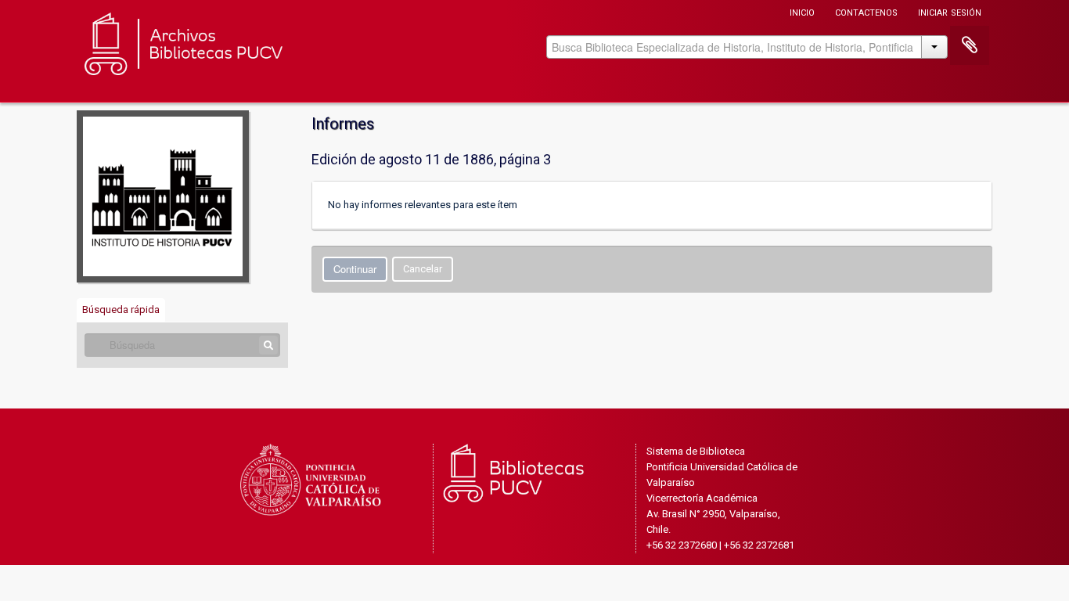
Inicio (802, 11)
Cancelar (422, 269)
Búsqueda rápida (121, 309)
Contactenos (866, 11)
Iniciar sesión (949, 11)
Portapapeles (969, 45)
